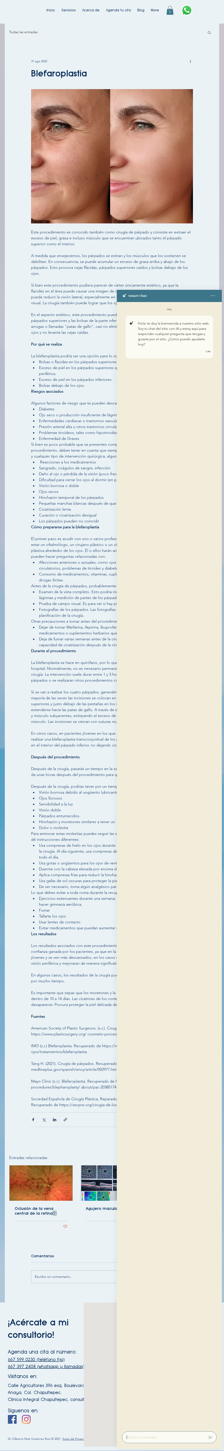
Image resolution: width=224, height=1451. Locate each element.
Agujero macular (102, 1208)
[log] (169, 865)
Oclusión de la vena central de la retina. (36, 1211)
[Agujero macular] (112, 1183)
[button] (170, 10)
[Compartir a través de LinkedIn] (54, 1120)
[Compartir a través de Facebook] (33, 1120)
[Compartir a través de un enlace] (65, 1120)
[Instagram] (26, 1419)
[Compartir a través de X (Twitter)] (44, 1120)
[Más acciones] (190, 61)
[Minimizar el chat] (212, 295)
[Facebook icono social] (12, 1419)
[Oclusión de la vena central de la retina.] (41, 1183)
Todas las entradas (23, 32)
